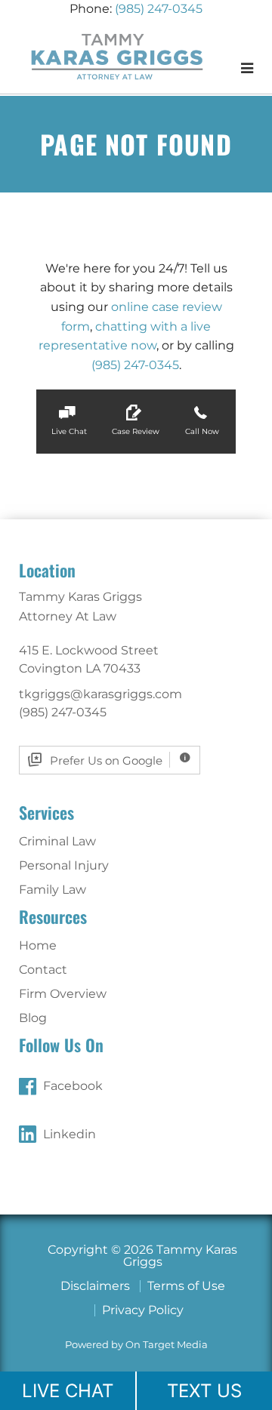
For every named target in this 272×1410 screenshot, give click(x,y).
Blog (33, 1018)
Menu (223, 67)
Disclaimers (95, 1286)
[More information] (184, 760)
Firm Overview (63, 994)
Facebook (73, 1086)
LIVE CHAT (67, 1391)
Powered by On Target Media (136, 1344)
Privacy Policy (143, 1310)
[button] (69, 421)
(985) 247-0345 (158, 9)
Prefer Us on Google (106, 760)
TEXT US (204, 1391)
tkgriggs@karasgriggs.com (100, 694)
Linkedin (69, 1134)
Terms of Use (186, 1286)
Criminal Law (57, 841)
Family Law (52, 889)
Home (38, 945)
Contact (43, 969)
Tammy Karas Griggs (117, 56)
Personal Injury (64, 865)
